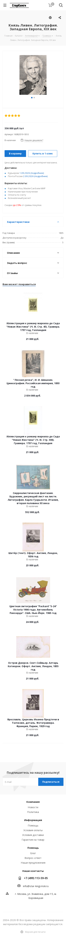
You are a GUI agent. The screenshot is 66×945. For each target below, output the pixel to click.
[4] (15, 115)
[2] (9, 115)
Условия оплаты (33, 830)
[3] (12, 115)
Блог (33, 853)
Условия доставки (33, 835)
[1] (6, 115)
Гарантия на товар (33, 839)
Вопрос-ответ (33, 858)
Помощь (33, 825)
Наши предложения (33, 862)
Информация (33, 820)
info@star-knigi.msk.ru (36, 886)
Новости (33, 807)
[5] (19, 115)
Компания (33, 801)
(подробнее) (37, 173)
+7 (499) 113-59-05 (36, 878)
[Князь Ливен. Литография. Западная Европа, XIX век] (33, 75)
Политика (33, 812)
